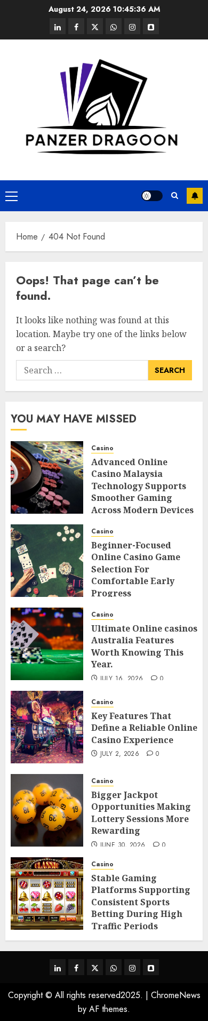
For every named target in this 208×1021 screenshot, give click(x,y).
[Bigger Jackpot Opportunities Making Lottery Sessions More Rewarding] (47, 810)
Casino (102, 448)
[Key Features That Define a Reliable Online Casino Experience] (47, 727)
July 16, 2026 (121, 679)
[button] (11, 196)
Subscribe (195, 196)
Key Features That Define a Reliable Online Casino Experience (144, 728)
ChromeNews (176, 995)
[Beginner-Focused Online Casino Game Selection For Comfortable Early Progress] (47, 560)
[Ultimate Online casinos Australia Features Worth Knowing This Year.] (47, 644)
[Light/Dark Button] (152, 195)
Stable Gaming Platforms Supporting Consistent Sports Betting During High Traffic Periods (140, 902)
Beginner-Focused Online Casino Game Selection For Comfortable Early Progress (135, 569)
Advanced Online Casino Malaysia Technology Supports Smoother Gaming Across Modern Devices (142, 486)
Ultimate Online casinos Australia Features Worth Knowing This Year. (144, 646)
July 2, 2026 (119, 754)
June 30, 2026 (123, 845)
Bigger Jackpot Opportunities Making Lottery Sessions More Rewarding (141, 812)
